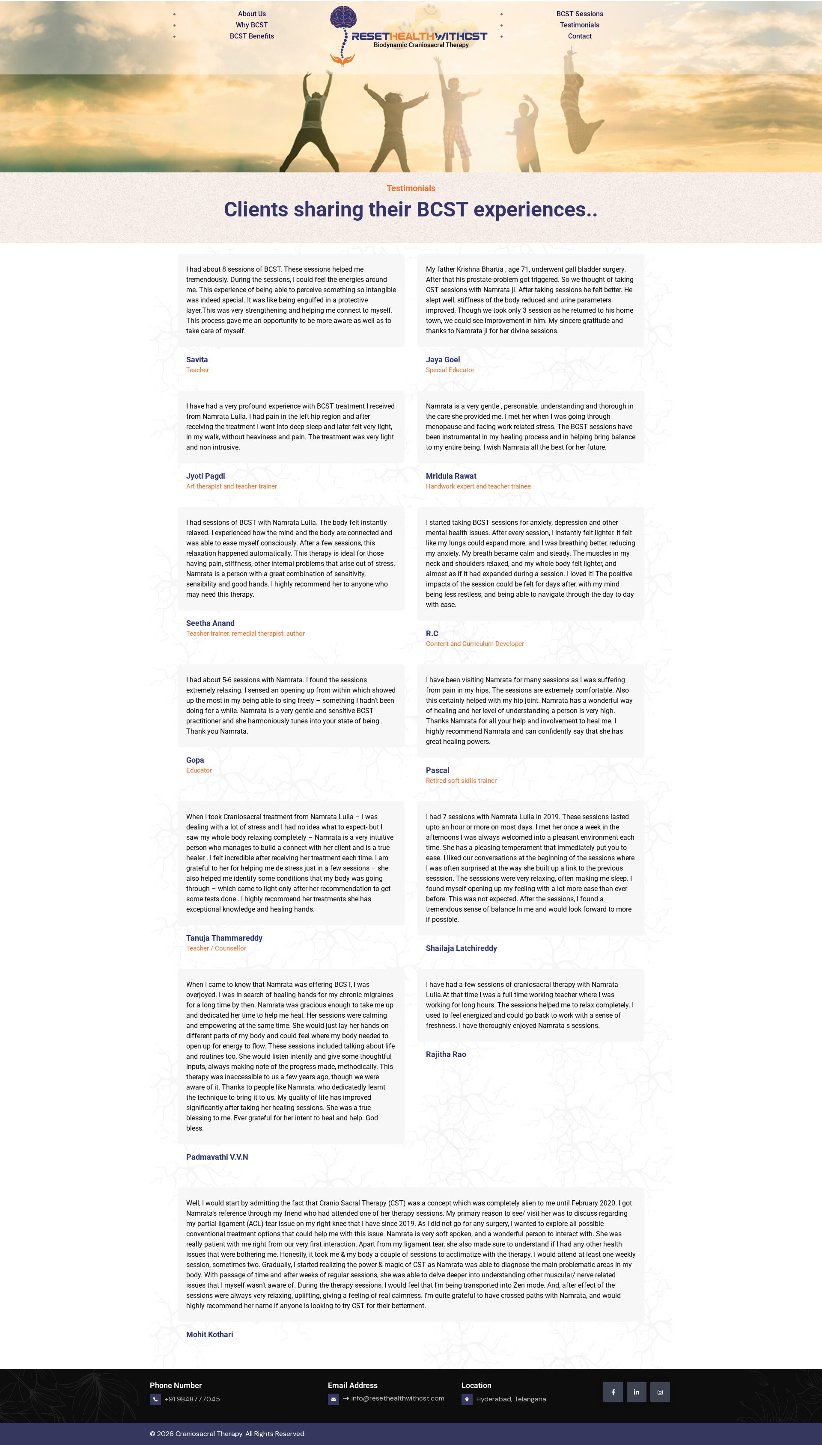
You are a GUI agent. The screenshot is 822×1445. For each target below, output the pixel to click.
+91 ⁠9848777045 (192, 1399)
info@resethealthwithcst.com (377, 1398)
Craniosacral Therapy (209, 1433)
